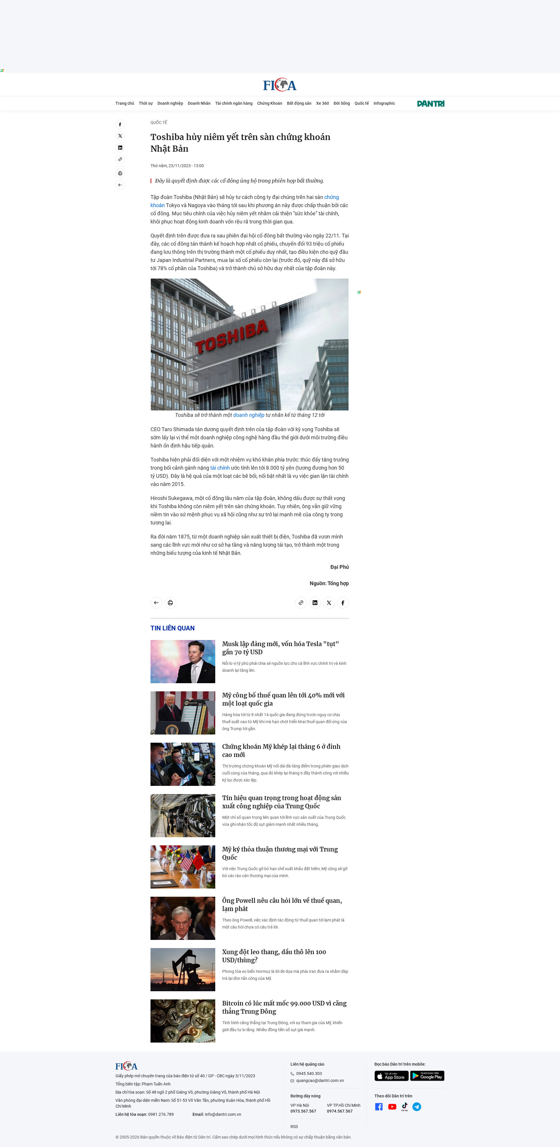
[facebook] (120, 124)
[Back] (120, 185)
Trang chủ (125, 103)
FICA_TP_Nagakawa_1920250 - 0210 (280, 3)
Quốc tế (362, 103)
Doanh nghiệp (170, 103)
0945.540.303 (309, 1073)
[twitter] (120, 136)
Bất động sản (299, 103)
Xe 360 (322, 103)
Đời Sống (342, 103)
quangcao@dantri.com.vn (320, 1080)
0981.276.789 (161, 1114)
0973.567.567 (303, 1111)
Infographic (384, 103)
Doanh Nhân (199, 103)
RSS (294, 1126)
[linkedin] (120, 147)
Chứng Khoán (269, 103)
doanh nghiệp (249, 415)
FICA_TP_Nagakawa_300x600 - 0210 (401, 123)
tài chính (220, 468)
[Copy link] (120, 159)
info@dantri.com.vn (223, 1114)
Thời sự (146, 103)
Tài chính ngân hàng (234, 103)
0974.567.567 (340, 1111)
